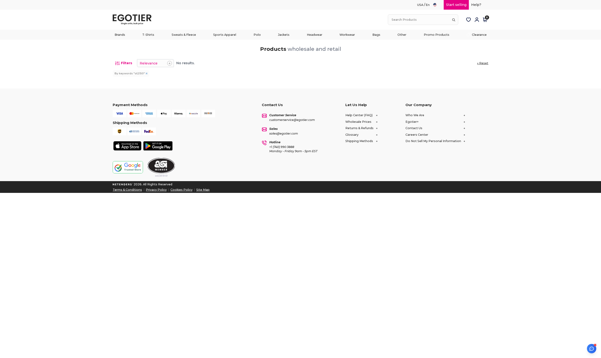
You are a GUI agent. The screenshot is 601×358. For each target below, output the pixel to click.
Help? (476, 5)
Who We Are (414, 115)
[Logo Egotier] (134, 19)
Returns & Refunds (359, 128)
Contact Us (413, 128)
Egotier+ (412, 121)
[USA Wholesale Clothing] (437, 4)
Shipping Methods (359, 141)
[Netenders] (123, 184)
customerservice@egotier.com (292, 120)
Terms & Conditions (127, 189)
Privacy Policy (156, 189)
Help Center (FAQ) (359, 115)
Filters (126, 63)
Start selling (456, 5)
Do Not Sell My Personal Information (433, 141)
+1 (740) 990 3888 (281, 147)
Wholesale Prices (358, 121)
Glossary (351, 134)
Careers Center (416, 134)
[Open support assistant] (591, 348)
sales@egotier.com (283, 133)
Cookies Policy (181, 189)
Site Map (203, 189)
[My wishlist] (468, 20)
